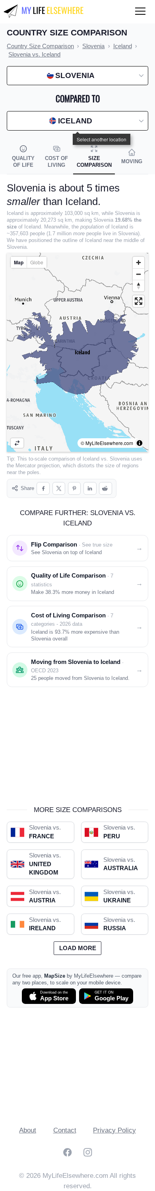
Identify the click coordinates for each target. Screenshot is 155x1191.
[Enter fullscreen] (138, 301)
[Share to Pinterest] (74, 488)
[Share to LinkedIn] (90, 488)
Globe (36, 262)
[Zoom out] (138, 274)
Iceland (91, 459)
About (27, 1130)
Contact (64, 1130)
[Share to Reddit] (105, 488)
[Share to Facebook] (43, 488)
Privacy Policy (114, 1130)
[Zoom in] (138, 262)
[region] (77, 352)
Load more (77, 948)
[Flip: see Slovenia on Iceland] (17, 443)
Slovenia (120, 459)
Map (18, 262)
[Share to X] (59, 488)
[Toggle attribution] (139, 443)
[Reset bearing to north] (138, 285)
